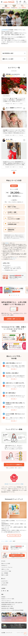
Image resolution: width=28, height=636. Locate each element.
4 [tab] (16, 295)
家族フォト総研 (4, 575)
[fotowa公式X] (5, 590)
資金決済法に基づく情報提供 (7, 608)
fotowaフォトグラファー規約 (7, 598)
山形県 (10, 541)
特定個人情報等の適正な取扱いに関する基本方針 (11, 602)
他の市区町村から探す (8, 53)
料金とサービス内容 (5, 563)
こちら (14, 259)
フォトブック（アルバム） (7, 567)
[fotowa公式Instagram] (1, 590)
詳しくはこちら (14, 257)
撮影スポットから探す (8, 59)
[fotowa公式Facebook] (7, 590)
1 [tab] (9, 295)
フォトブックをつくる (14, 535)
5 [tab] (18, 295)
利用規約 (6, 243)
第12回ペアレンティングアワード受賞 (14, 484)
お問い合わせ (4, 584)
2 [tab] (11, 295)
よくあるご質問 (4, 582)
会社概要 (3, 632)
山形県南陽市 (4, 29)
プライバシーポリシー (6, 600)
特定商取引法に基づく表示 (7, 606)
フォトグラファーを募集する (14, 464)
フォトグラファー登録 (6, 571)
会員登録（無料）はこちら (14, 318)
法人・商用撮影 (4, 573)
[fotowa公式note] (3, 590)
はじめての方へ (4, 581)
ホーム (2, 541)
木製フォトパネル (5, 569)
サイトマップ (9, 632)
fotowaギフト (4, 565)
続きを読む (13, 369)
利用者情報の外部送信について (8, 604)
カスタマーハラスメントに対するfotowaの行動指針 (12, 610)
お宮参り (6, 541)
